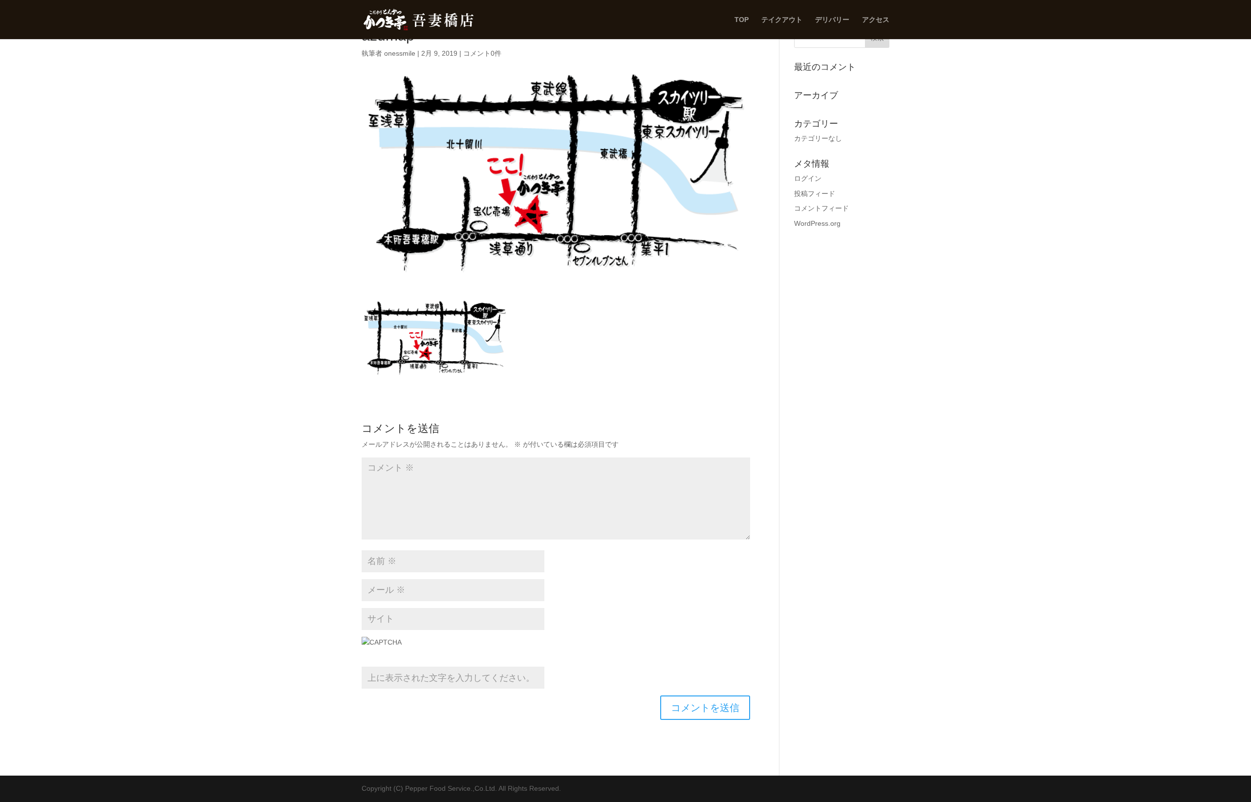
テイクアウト (781, 19)
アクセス (875, 19)
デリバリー (832, 19)
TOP (741, 19)
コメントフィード (821, 208)
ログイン (807, 178)
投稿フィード (814, 193)
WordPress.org (817, 223)
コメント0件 (482, 53)
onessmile (399, 53)
